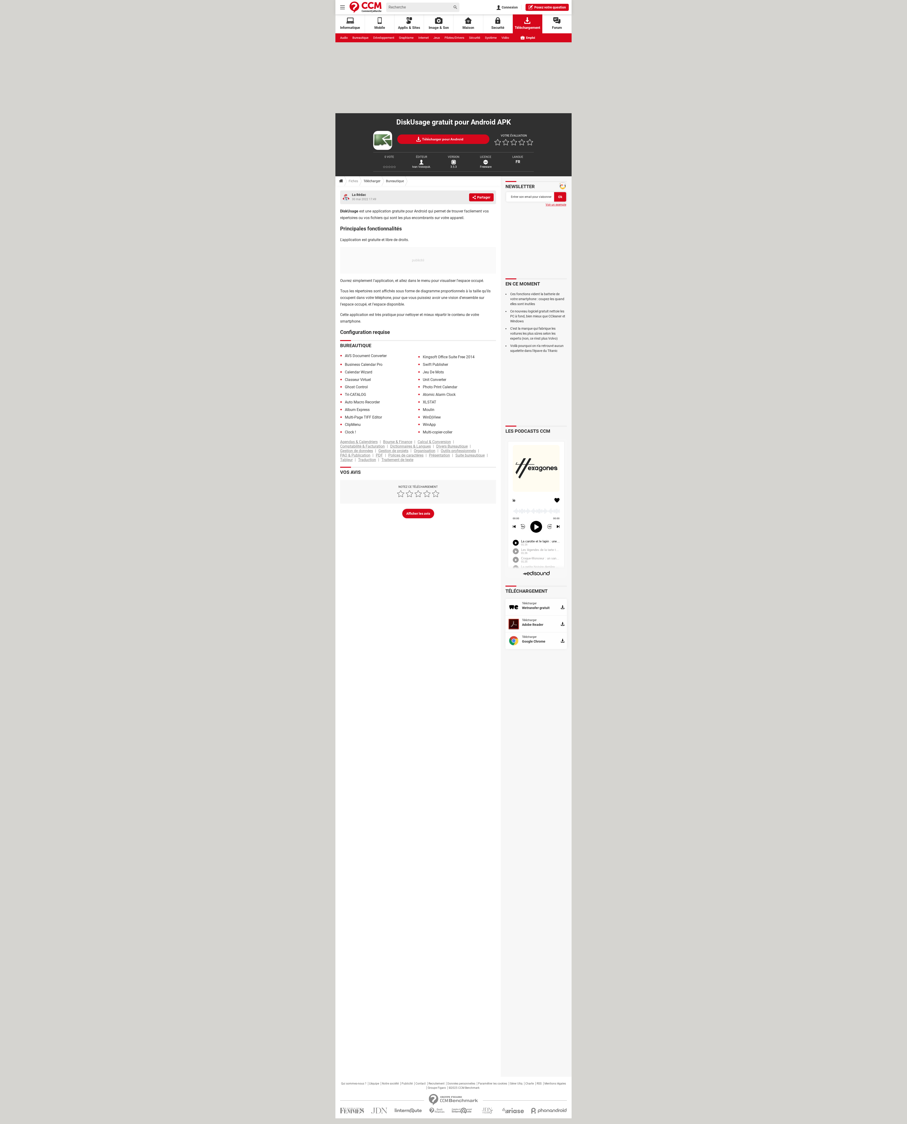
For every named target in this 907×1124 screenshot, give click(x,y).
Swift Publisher (435, 364)
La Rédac (359, 195)
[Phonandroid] (549, 1111)
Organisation (424, 451)
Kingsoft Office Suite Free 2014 (449, 357)
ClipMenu (353, 424)
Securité (497, 28)
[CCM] (365, 7)
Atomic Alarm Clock (439, 394)
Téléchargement (527, 28)
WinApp (429, 424)
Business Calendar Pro (363, 364)
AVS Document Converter (366, 356)
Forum (557, 28)
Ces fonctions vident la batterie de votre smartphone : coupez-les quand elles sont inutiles (537, 299)
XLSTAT (429, 402)
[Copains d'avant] (462, 1111)
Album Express (357, 409)
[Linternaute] (408, 1110)
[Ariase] (513, 1110)
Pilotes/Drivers (454, 37)
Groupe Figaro (437, 1087)
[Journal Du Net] (379, 1111)
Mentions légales (555, 1083)
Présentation (439, 455)
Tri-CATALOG (355, 394)
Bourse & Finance (397, 442)
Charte (529, 1083)
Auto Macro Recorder (362, 402)
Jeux (436, 37)
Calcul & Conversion (434, 442)
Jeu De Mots (433, 372)
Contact (420, 1083)
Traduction (367, 460)
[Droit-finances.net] (437, 1111)
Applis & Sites (409, 28)
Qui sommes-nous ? (353, 1083)
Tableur (346, 460)
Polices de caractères (406, 455)
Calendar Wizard (358, 372)
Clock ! (350, 432)
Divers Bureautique (452, 446)
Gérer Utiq (516, 1083)
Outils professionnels (458, 451)
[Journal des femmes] (352, 1111)
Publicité (407, 1083)
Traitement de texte (397, 460)
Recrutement (436, 1083)
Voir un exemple (556, 204)
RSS (539, 1083)
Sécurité (474, 37)
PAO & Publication (355, 455)
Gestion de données (356, 451)
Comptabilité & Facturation (362, 446)
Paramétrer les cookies (492, 1083)
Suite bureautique (470, 455)
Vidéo (505, 37)
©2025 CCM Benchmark (464, 1087)
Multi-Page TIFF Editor (363, 417)
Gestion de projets (393, 451)
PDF (379, 455)
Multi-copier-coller (437, 432)
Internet (423, 37)
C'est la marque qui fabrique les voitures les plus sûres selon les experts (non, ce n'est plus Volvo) (534, 333)
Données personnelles (461, 1083)
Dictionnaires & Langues (410, 446)
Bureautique (360, 37)
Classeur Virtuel (358, 379)
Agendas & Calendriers (359, 442)
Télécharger (372, 181)
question (550, 7)
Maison (468, 28)
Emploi (530, 37)
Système (491, 37)
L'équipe (374, 1083)
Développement (383, 37)
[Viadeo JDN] (487, 1111)
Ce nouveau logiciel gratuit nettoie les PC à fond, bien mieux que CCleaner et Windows (537, 316)
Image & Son (439, 28)
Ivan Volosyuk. (421, 167)
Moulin (428, 409)
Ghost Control (356, 387)
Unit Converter (434, 379)
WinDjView (432, 417)
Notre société (390, 1083)
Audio (344, 37)
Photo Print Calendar (440, 387)
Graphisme (406, 37)
